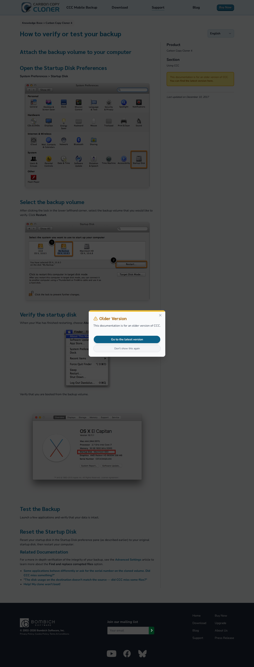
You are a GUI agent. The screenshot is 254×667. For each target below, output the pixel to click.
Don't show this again (127, 348)
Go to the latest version (127, 339)
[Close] (160, 315)
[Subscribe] (151, 630)
